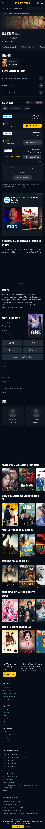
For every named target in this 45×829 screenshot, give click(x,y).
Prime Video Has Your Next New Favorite (24, 199)
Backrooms (6, 690)
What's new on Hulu (9, 766)
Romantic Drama (13, 370)
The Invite (6, 699)
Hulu (4, 744)
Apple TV (6, 738)
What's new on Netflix (10, 754)
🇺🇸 (38, 102)
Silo (4, 721)
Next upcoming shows (10, 797)
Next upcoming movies (10, 773)
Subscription (16, 108)
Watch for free (27, 47)
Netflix (5, 732)
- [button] (14, 78)
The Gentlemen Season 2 (11, 804)
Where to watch (10, 47)
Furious (5, 709)
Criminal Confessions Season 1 (13, 810)
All (5, 108)
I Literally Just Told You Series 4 (13, 807)
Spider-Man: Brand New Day (12, 693)
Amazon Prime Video (10, 735)
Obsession (6, 687)
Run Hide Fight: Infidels (11, 776)
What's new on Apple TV (11, 760)
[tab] (22, 78)
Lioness (5, 715)
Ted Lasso (6, 712)
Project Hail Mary (9, 696)
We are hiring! (9, 674)
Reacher (5, 718)
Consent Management (28, 670)
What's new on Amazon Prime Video (15, 757)
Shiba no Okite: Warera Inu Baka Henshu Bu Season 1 (20, 813)
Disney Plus (7, 741)
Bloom (5, 791)
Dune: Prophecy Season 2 (11, 801)
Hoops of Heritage (9, 782)
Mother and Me (8, 779)
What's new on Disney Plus (12, 763)
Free (27, 108)
